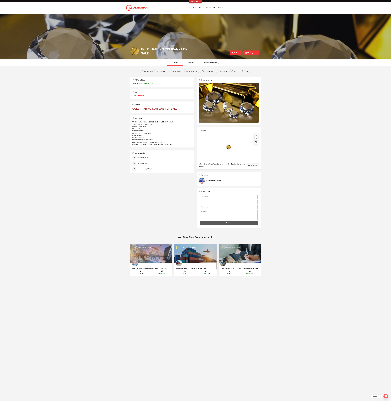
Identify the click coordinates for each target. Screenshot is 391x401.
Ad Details (175, 62)
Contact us (221, 8)
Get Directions (252, 165)
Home (194, 8)
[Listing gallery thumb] (229, 103)
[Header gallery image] (195, 36)
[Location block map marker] (228, 147)
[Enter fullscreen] (256, 142)
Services (208, 8)
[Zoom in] (256, 135)
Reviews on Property (211, 62)
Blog (214, 8)
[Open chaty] (385, 396)
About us (201, 8)
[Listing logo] (135, 51)
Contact (191, 62)
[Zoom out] (256, 138)
